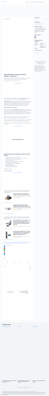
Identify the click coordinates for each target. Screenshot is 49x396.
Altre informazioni (29, 226)
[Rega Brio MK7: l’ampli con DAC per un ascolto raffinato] (40, 352)
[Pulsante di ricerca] (46, 19)
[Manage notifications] (1, 394)
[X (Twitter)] (14, 262)
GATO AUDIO (10, 170)
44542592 (17, 236)
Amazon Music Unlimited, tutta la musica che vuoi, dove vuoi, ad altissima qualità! (41, 62)
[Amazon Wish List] (17, 251)
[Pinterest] (17, 248)
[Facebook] (17, 246)
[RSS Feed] (41, 37)
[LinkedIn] (28, 262)
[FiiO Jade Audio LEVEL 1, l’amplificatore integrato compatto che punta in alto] (9, 352)
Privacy (29, 387)
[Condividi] (17, 254)
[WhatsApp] (17, 249)
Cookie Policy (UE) (25, 387)
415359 (17, 196)
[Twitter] (17, 247)
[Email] (17, 253)
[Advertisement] (24, 10)
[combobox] (40, 19)
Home (18, 387)
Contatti (21, 387)
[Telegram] (17, 250)
